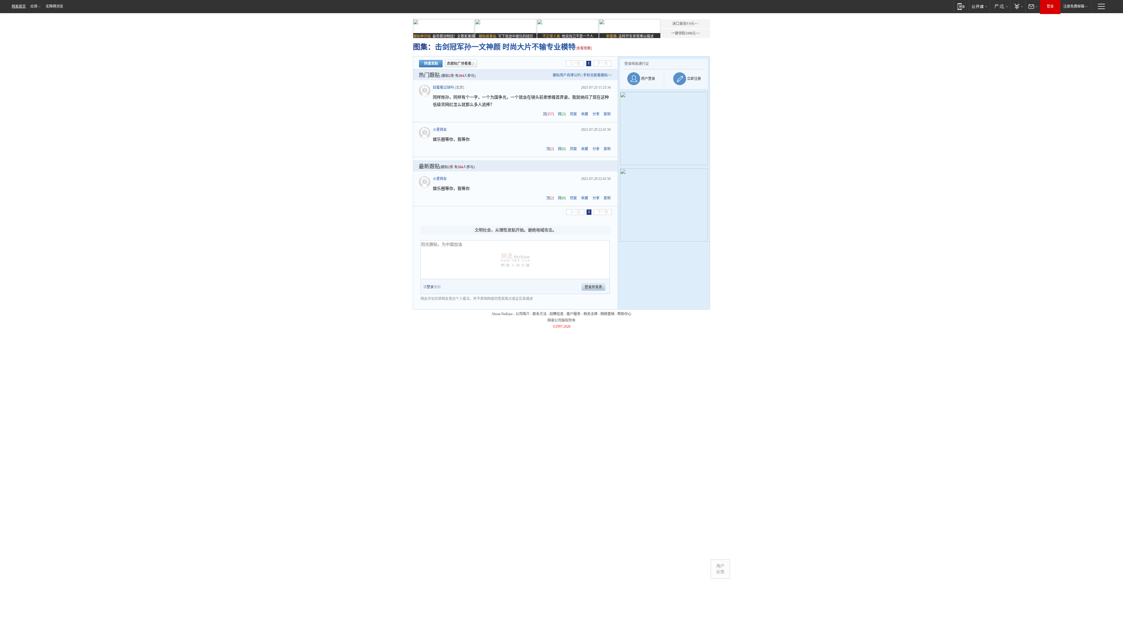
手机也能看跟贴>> (597, 75)
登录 (1050, 6)
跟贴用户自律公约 (567, 75)
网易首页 (19, 6)
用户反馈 (720, 569)
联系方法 (540, 314)
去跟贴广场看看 (459, 63)
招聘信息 (557, 314)
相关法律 (590, 314)
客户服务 (573, 314)
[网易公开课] (979, 6)
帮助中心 (624, 314)
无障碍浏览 (54, 6)
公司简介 (523, 314)
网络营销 (607, 314)
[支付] (1017, 6)
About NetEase (502, 314)
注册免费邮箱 (1073, 6)
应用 (33, 6)
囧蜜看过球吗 (443, 87)
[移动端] (961, 6)
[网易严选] (1000, 6)
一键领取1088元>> (685, 33)
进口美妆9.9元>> (685, 24)
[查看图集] (584, 48)
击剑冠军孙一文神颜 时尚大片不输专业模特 (505, 47)
